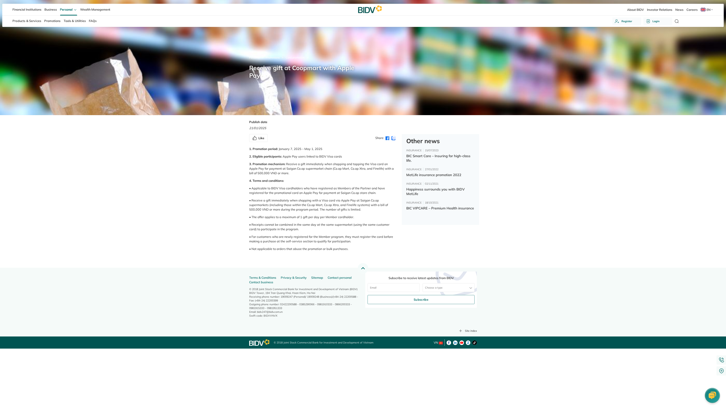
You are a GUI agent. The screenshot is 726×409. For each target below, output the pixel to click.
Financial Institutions (26, 9)
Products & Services (26, 21)
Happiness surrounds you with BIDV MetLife (435, 191)
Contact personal (340, 277)
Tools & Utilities (75, 21)
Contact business (261, 282)
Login (655, 21)
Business (50, 9)
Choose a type (434, 287)
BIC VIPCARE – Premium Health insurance (440, 208)
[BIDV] (259, 342)
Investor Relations (659, 10)
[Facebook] (449, 342)
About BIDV (635, 10)
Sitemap (317, 277)
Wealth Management (95, 9)
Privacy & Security (294, 277)
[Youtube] (461, 342)
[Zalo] (468, 342)
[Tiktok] (474, 342)
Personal (254, 57)
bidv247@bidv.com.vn (270, 312)
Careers (692, 10)
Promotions (273, 57)
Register (626, 21)
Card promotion (295, 57)
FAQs (93, 21)
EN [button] (708, 10)
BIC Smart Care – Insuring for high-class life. (438, 158)
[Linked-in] (455, 342)
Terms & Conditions (262, 277)
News (679, 10)
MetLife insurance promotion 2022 (433, 175)
